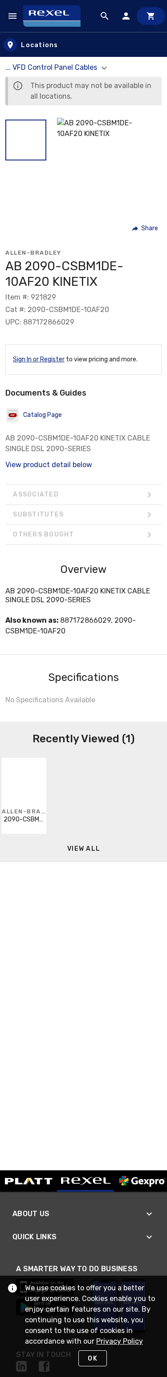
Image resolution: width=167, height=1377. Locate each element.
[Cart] (151, 16)
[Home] (56, 16)
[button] (25, 140)
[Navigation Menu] (12, 16)
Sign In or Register (39, 359)
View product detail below (48, 464)
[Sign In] (126, 16)
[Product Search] (104, 16)
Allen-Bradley (33, 252)
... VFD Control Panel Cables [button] (52, 67)
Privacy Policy (119, 1341)
